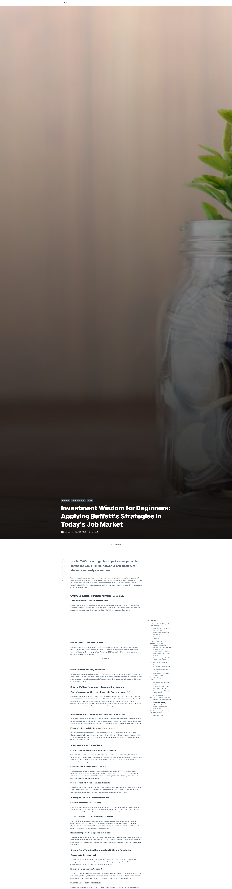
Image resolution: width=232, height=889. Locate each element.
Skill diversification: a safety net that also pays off (161, 687)
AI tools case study (85, 878)
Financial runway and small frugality (161, 683)
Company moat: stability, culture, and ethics (160, 670)
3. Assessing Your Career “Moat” (159, 662)
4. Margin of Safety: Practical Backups (158, 678)
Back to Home (68, 3)
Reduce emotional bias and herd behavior (161, 633)
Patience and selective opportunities (160, 707)
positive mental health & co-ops (127, 826)
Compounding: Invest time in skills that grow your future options (161, 653)
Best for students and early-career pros (161, 638)
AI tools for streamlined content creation (110, 723)
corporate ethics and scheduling (88, 778)
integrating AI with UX (134, 723)
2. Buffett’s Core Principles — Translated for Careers (158, 642)
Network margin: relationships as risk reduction (162, 692)
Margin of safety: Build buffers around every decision (162, 659)
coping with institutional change (101, 737)
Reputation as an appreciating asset (159, 703)
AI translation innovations (130, 862)
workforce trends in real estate (114, 759)
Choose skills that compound (162, 699)
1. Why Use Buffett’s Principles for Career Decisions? (160, 625)
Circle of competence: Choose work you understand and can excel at (162, 647)
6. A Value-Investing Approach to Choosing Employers (159, 711)
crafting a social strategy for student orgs (127, 703)
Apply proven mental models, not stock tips (161, 629)
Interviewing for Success (86, 654)
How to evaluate (158, 715)
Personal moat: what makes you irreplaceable (161, 674)
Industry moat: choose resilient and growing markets (161, 665)
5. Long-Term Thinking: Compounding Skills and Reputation (160, 696)
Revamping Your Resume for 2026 (100, 652)
